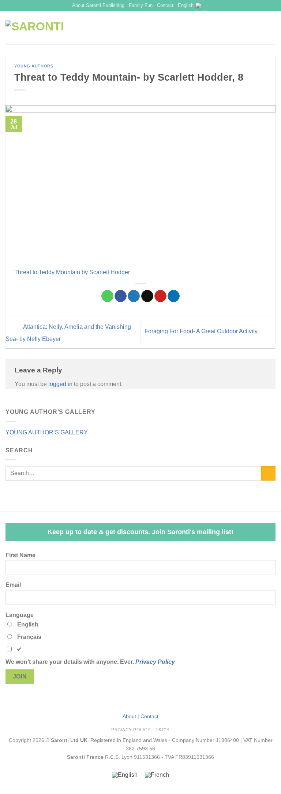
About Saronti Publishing (98, 5)
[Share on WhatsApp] (107, 296)
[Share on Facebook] (121, 296)
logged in (60, 384)
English (186, 5)
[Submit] (268, 473)
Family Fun (141, 5)
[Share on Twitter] (134, 296)
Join (20, 676)
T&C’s (162, 729)
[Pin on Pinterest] (160, 296)
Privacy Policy (155, 662)
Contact (165, 5)
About (129, 716)
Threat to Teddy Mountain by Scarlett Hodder (72, 272)
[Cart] (272, 28)
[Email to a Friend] (147, 296)
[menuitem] (124, 775)
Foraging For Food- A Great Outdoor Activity (202, 331)
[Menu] (259, 28)
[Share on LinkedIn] (174, 296)
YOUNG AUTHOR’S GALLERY (46, 432)
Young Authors (33, 66)
